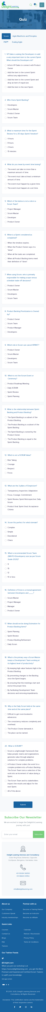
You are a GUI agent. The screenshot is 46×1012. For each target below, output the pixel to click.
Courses (5, 930)
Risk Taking (12, 460)
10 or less (11, 577)
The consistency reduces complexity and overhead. (24, 723)
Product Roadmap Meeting (18, 383)
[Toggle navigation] (42, 4)
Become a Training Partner (33, 909)
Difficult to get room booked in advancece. (20, 715)
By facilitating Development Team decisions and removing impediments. (23, 691)
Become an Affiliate (30, 917)
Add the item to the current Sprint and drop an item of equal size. (23, 81)
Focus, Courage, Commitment (20, 495)
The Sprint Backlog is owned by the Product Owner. (22, 433)
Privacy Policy (29, 938)
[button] (30, 5)
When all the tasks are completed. (21, 254)
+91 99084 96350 (23, 873)
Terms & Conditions (31, 942)
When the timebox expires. (18, 243)
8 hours (11, 143)
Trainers (5, 946)
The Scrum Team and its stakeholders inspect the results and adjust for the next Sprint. (23, 783)
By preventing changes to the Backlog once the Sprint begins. (23, 677)
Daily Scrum (12, 644)
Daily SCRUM (13, 388)
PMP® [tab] (6, 42)
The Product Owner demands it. (20, 729)
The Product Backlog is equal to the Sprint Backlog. (22, 440)
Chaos (10, 540)
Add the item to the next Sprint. (20, 87)
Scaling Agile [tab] (17, 42)
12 (8, 572)
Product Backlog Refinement (19, 640)
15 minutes (12, 151)
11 (8, 564)
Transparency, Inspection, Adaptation (23, 491)
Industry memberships (10, 917)
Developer (12, 217)
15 (8, 568)
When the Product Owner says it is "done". (22, 248)
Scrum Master (13, 109)
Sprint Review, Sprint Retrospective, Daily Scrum (24, 501)
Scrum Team (13, 117)
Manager (11, 606)
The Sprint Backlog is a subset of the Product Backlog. (23, 419)
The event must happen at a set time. (23, 188)
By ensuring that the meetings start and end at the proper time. (24, 684)
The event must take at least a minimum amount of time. (24, 178)
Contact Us (6, 934)
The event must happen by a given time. (24, 184)
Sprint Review (13, 392)
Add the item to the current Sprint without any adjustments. (21, 74)
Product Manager (14, 328)
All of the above (14, 791)
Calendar (27, 930)
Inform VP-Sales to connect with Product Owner (24, 67)
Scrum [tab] (6, 36)
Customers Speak (8, 913)
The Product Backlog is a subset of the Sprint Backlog (23, 426)
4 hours (11, 138)
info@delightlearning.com (23, 889)
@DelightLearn (8, 963)
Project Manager (14, 209)
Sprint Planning (13, 396)
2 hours (11, 147)
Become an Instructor (31, 913)
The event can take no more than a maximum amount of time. (22, 171)
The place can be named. (18, 733)
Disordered (12, 536)
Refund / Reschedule (32, 934)
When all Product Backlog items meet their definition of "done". (23, 260)
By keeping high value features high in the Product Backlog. (24, 670)
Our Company (7, 909)
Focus (10, 473)
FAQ (3, 942)
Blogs (4, 938)
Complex (11, 527)
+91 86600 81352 (23, 876)
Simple (10, 532)
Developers (12, 105)
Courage (11, 464)
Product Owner (14, 113)
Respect (11, 468)
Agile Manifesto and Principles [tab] (25, 36)
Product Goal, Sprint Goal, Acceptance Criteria (23, 508)
